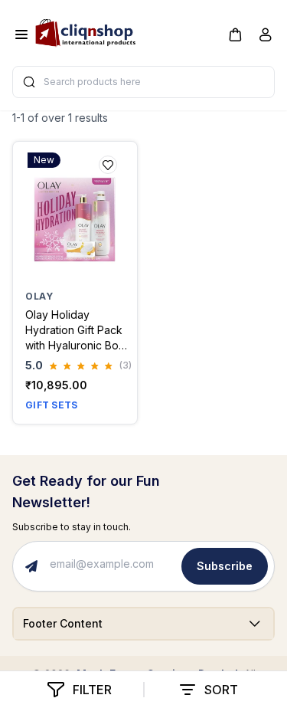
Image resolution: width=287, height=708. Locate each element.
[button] (235, 34)
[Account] (265, 37)
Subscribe (225, 565)
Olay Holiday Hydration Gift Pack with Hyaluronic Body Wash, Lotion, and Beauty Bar (78, 330)
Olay (39, 296)
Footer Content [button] (63, 623)
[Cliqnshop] (85, 29)
